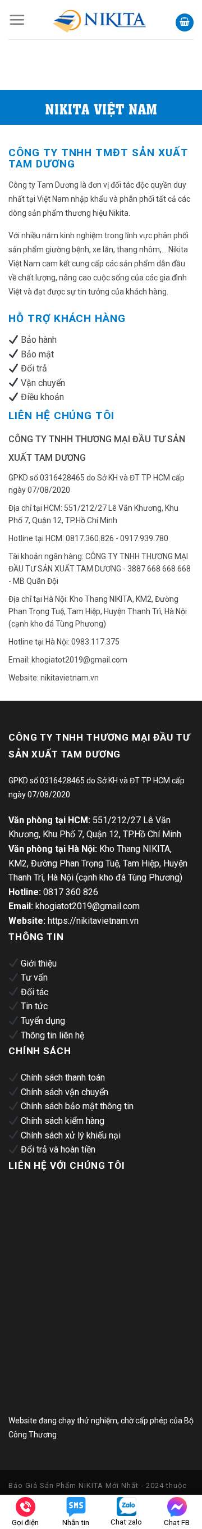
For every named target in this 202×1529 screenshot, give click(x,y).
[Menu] (16, 19)
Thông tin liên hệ (52, 1035)
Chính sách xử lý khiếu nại (71, 1135)
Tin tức (34, 1006)
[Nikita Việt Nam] (100, 19)
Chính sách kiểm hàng (62, 1120)
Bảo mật (37, 354)
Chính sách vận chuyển (64, 1092)
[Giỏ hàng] (185, 22)
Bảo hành (39, 339)
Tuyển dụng (43, 1020)
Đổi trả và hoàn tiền (58, 1149)
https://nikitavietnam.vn (93, 920)
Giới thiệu (39, 963)
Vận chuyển (43, 383)
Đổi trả (34, 368)
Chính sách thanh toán (63, 1077)
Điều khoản (42, 397)
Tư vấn (34, 977)
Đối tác (34, 992)
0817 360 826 (70, 892)
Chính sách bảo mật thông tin (77, 1106)
